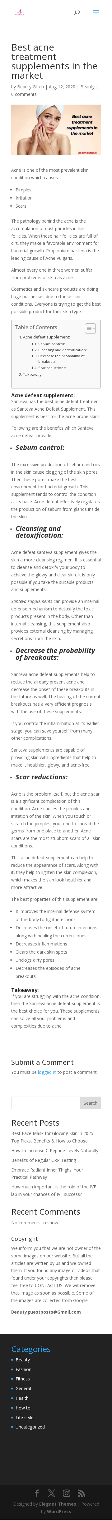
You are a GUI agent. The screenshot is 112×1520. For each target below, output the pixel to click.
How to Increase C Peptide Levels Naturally (54, 1150)
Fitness (23, 1379)
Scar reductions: (52, 367)
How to (23, 1408)
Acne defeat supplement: (46, 337)
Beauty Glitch (30, 87)
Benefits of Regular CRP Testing (43, 1160)
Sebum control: (51, 344)
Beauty (87, 87)
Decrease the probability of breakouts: (61, 358)
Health (22, 1398)
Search (90, 1103)
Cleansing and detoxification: (62, 350)
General (23, 1388)
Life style (25, 1417)
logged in (47, 1072)
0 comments (24, 94)
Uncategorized (30, 1427)
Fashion (23, 1369)
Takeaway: (32, 374)
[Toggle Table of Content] (87, 328)
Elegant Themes (57, 1504)
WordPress (59, 1511)
